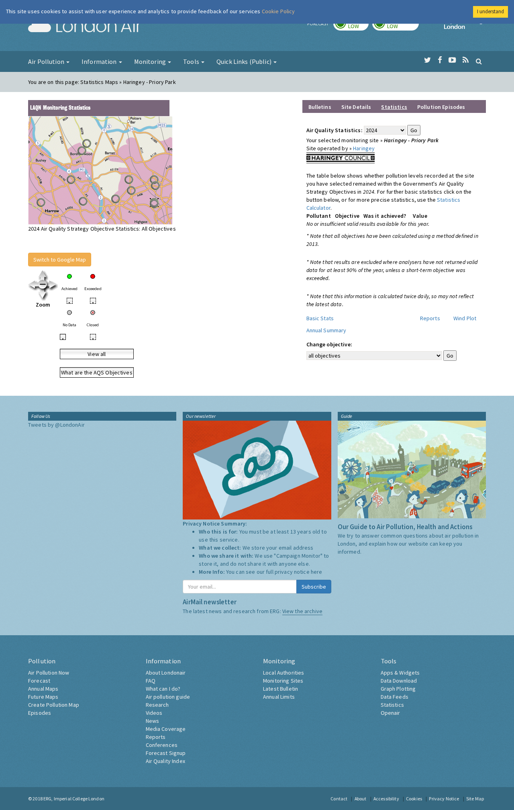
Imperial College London (465, 26)
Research (157, 704)
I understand (490, 11)
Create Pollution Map (53, 704)
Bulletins (319, 106)
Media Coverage (166, 728)
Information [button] (100, 61)
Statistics (392, 704)
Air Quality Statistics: (334, 130)
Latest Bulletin (280, 688)
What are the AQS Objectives (97, 372)
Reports (430, 318)
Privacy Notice (444, 799)
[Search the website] (479, 61)
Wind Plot (464, 318)
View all (97, 354)
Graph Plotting (398, 688)
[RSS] (465, 60)
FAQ (150, 680)
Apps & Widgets (400, 672)
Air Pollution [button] (46, 61)
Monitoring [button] (150, 61)
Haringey (364, 148)
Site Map (475, 799)
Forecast (39, 680)
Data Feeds (394, 696)
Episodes (39, 712)
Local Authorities (283, 672)
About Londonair (166, 672)
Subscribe (314, 586)
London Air (84, 26)
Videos (154, 712)
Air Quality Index (165, 761)
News (152, 720)
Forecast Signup (166, 753)
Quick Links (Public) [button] (244, 61)
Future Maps (43, 696)
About (361, 799)
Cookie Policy (278, 11)
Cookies (414, 799)
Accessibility (386, 799)
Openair (390, 712)
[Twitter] (427, 60)
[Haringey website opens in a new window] (340, 157)
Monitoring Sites (283, 680)
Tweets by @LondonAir (56, 424)
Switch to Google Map (59, 259)
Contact (338, 799)
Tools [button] (191, 61)
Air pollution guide (168, 696)
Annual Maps (43, 688)
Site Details (356, 106)
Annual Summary (326, 330)
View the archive (302, 611)
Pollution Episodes (441, 106)
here (316, 571)
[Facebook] (439, 60)
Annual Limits (279, 696)
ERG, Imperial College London (73, 799)
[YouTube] (452, 60)
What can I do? (163, 688)
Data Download (399, 680)
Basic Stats (320, 318)
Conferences (162, 745)
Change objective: (329, 344)
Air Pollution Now (48, 672)
